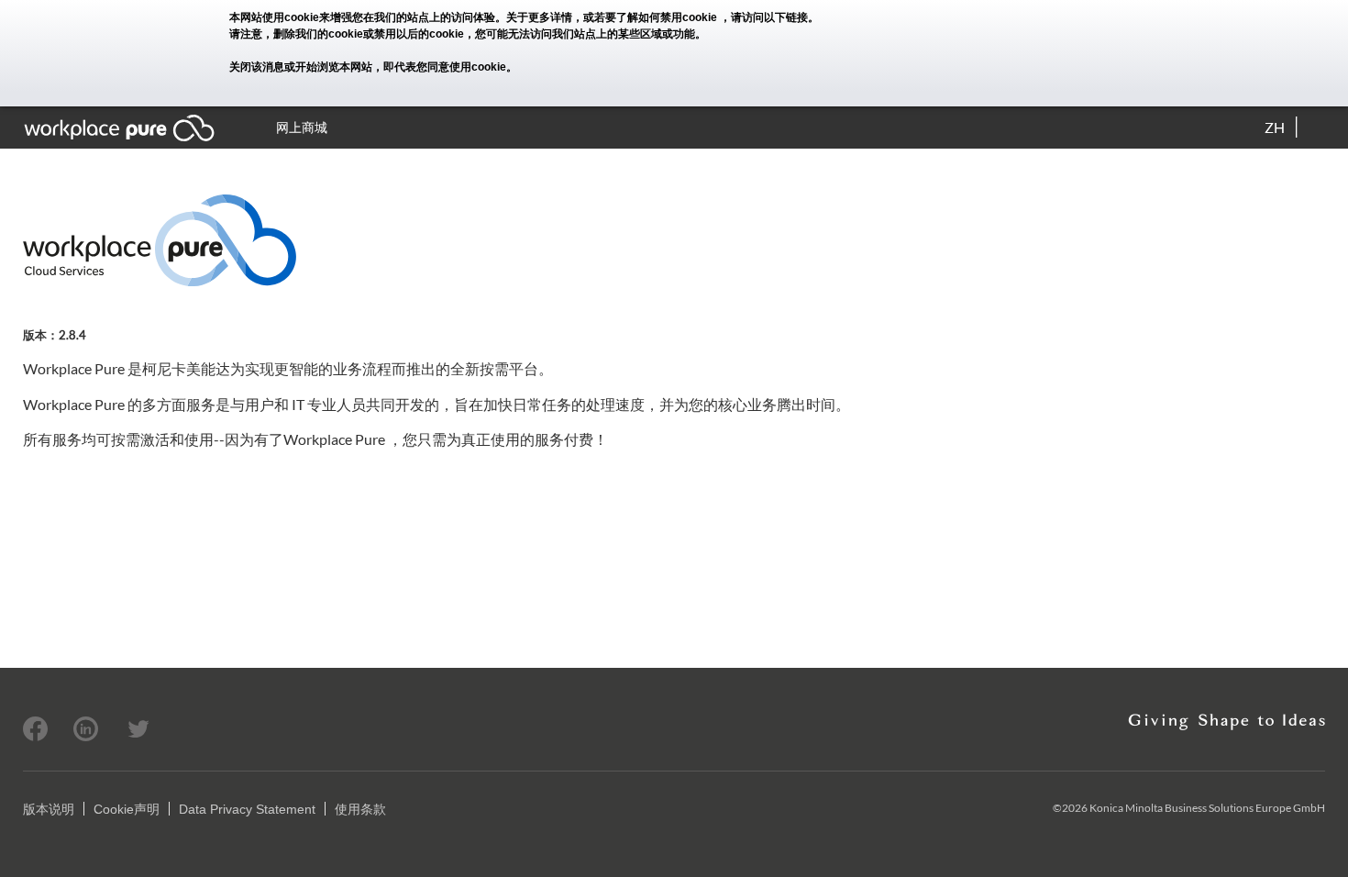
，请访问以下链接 (764, 17)
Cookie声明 (127, 809)
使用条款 (360, 809)
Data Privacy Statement (247, 809)
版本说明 (48, 809)
